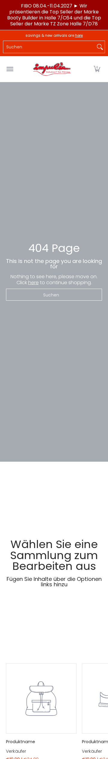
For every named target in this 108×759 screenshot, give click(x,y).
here (79, 35)
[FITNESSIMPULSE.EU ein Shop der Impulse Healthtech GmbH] (52, 69)
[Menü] (9, 69)
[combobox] (49, 47)
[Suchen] (100, 47)
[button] (97, 69)
